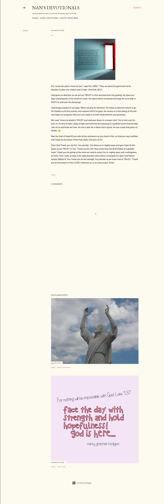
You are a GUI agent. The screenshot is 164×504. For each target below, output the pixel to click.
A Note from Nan (68, 18)
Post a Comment (63, 367)
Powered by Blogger (84, 483)
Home (35, 18)
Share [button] (25, 30)
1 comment (61, 467)
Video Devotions (49, 18)
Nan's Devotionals (55, 8)
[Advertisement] (95, 270)
